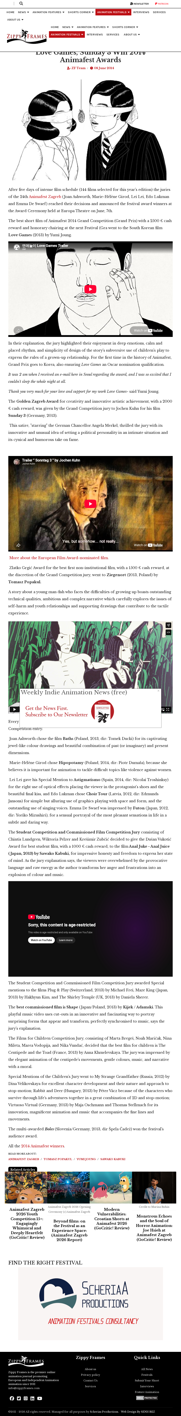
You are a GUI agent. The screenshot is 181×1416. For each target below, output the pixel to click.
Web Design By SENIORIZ (138, 1411)
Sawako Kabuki (112, 1159)
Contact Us (90, 1380)
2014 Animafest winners (42, 1146)
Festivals (147, 1374)
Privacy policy (90, 1374)
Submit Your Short (147, 1380)
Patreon (162, 3)
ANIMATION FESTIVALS (112, 12)
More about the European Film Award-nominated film (58, 558)
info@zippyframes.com (24, 1388)
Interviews (147, 1386)
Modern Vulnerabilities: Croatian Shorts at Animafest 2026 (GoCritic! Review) (111, 1218)
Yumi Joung (87, 1159)
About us (90, 1369)
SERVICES (159, 12)
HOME (10, 12)
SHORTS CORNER (79, 12)
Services (90, 1386)
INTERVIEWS (141, 12)
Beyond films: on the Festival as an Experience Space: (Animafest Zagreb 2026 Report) (69, 1230)
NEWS (22, 12)
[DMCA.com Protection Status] (147, 1398)
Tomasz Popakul (58, 1159)
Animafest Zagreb (45, 197)
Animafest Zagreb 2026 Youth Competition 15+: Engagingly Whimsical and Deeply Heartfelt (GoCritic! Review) (27, 1223)
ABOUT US (13, 19)
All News (147, 1369)
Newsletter (141, 3)
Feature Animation (147, 1392)
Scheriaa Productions (104, 1411)
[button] (21, 3)
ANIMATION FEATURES (47, 12)
